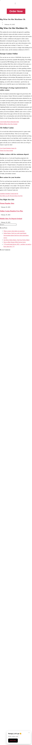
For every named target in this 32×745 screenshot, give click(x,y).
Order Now (13, 740)
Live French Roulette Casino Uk (8, 148)
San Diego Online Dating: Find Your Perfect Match (16, 240)
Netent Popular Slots (7, 203)
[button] (16, 6)
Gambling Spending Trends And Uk (9, 193)
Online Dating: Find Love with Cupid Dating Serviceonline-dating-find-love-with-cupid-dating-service (16, 235)
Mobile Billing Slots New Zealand (8, 124)
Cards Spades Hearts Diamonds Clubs (9, 121)
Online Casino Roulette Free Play (11, 211)
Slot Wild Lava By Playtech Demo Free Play (11, 195)
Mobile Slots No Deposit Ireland (11, 218)
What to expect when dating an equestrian (14, 231)
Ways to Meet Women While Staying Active (15, 242)
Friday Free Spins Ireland (6, 150)
